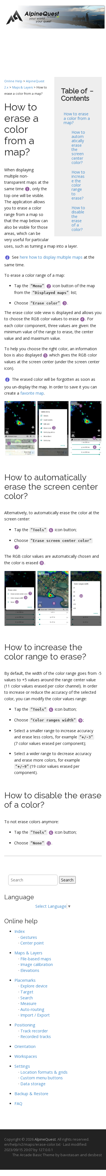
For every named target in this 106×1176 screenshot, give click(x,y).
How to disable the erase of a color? (78, 218)
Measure (28, 1003)
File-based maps (35, 958)
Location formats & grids (44, 1072)
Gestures (28, 937)
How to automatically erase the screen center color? (78, 147)
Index (19, 931)
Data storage (33, 1083)
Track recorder (34, 1031)
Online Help (13, 81)
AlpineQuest (45, 1139)
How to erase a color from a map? (77, 118)
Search (67, 880)
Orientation (25, 1046)
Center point (32, 943)
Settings (22, 1066)
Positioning (24, 1025)
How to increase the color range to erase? (78, 185)
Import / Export (35, 1015)
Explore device (33, 986)
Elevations (29, 970)
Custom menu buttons (41, 1077)
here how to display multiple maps (51, 257)
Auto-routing (32, 1009)
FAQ (18, 1103)
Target (26, 992)
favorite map (32, 393)
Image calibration (36, 964)
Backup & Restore (31, 1093)
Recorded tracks (35, 1036)
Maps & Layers (22, 87)
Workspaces (25, 1056)
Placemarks (25, 980)
